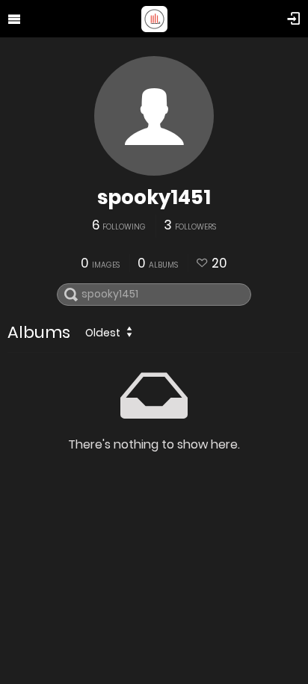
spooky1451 (154, 197)
